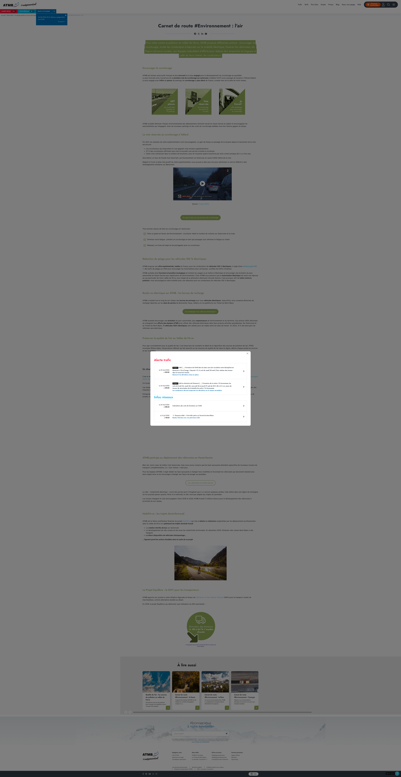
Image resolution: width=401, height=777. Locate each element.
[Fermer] (247, 353)
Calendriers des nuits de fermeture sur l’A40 (187, 406)
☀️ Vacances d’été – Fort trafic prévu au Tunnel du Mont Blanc (193, 416)
